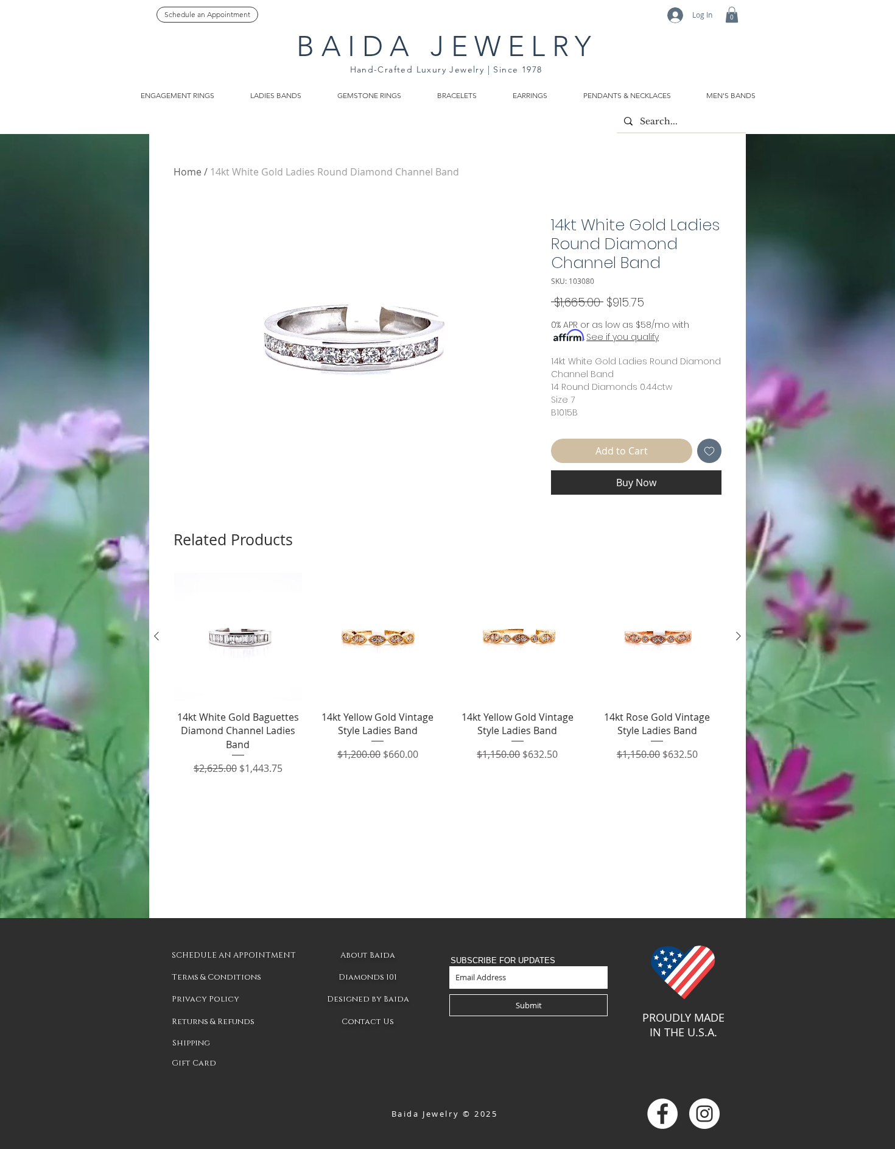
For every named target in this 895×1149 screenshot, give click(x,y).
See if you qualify (622, 337)
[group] (447, 674)
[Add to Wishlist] (709, 451)
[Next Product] (738, 636)
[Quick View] (238, 637)
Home (188, 172)
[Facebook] (662, 1113)
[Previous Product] (156, 636)
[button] (732, 15)
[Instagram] (704, 1113)
